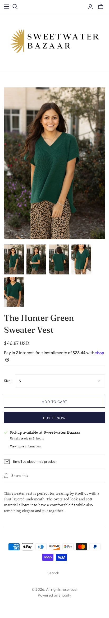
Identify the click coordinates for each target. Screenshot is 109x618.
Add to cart (54, 401)
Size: (8, 380)
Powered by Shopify (54, 595)
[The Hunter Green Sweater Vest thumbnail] (14, 259)
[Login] (90, 7)
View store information (25, 446)
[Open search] (15, 6)
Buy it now (54, 418)
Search (53, 573)
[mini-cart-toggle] (100, 7)
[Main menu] (6, 6)
